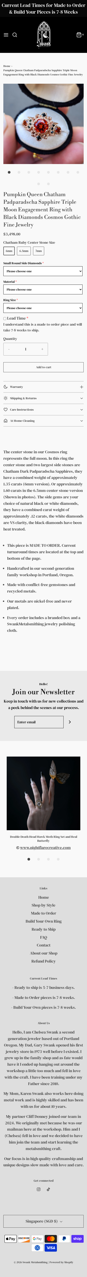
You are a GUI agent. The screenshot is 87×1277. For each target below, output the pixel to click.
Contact (43, 945)
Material (9, 281)
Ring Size (9, 300)
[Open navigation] (6, 35)
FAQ (43, 937)
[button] (43, 124)
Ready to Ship (44, 929)
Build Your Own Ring (44, 921)
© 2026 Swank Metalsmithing (31, 1262)
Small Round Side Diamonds (22, 263)
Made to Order (43, 913)
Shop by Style (43, 905)
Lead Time (16, 318)
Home (6, 66)
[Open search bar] (16, 35)
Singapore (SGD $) (42, 1221)
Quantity (10, 338)
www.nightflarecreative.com (45, 847)
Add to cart (43, 367)
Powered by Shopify (61, 1262)
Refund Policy (43, 961)
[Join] (70, 722)
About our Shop (43, 953)
